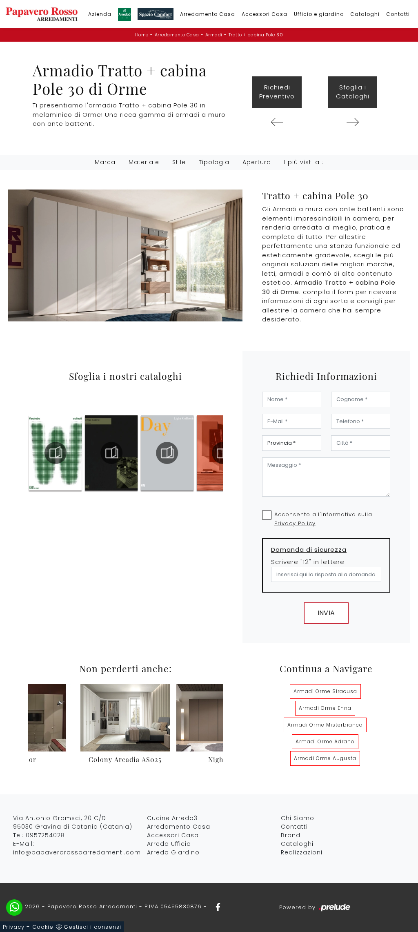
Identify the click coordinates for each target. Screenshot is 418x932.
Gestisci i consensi (92, 927)
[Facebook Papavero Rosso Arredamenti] (215, 906)
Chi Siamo (297, 818)
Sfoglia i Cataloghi (352, 92)
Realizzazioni (301, 852)
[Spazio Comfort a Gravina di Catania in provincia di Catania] (155, 14)
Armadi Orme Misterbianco (325, 724)
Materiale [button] (144, 162)
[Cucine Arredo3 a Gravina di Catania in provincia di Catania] (124, 14)
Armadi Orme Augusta (325, 758)
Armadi (213, 34)
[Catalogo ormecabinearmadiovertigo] (111, 453)
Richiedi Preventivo (277, 92)
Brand (290, 835)
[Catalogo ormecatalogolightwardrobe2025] (55, 453)
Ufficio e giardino (319, 14)
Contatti (398, 14)
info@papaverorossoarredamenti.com (77, 852)
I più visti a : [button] (303, 162)
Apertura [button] (256, 162)
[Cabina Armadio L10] (277, 122)
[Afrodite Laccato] (352, 122)
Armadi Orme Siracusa (325, 691)
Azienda (99, 14)
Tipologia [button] (214, 162)
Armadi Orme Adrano (325, 741)
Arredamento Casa (207, 14)
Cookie (42, 927)
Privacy (13, 927)
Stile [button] (179, 162)
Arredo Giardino (173, 852)
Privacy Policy (295, 523)
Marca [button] (105, 162)
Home (142, 34)
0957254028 (45, 835)
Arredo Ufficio (169, 844)
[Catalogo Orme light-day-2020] (167, 453)
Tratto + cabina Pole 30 (256, 34)
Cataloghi (365, 14)
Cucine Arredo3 (172, 818)
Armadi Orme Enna (325, 708)
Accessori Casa (264, 14)
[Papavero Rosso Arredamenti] (41, 14)
